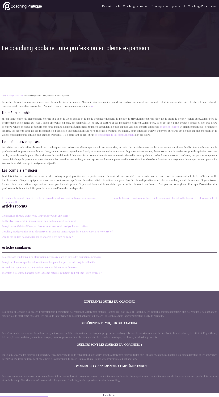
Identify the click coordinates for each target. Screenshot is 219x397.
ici (92, 106)
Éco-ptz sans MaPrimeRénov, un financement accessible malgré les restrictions (45, 226)
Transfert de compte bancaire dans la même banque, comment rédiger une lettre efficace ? (52, 272)
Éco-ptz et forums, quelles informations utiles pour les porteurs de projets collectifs (48, 262)
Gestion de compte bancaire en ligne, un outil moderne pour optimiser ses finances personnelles (50, 200)
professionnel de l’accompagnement (115, 134)
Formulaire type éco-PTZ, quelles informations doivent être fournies (39, 267)
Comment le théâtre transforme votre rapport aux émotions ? (36, 215)
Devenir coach (111, 6)
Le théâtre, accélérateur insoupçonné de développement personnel (39, 220)
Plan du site (109, 395)
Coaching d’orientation (202, 6)
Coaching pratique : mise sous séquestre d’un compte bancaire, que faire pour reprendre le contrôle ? (58, 231)
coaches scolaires (169, 126)
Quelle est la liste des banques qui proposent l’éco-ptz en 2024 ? (37, 236)
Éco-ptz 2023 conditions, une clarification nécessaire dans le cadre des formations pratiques (51, 256)
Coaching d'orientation (14, 95)
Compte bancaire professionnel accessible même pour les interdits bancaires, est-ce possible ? (163, 200)
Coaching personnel (135, 6)
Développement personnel (168, 6)
